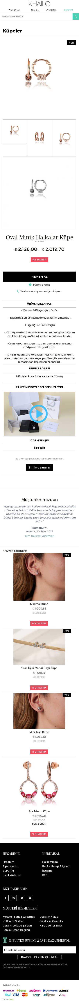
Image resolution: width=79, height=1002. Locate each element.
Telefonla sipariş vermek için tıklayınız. (41, 291)
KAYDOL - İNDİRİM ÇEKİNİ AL (39, 957)
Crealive (8, 999)
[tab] (39, 304)
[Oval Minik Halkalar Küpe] (39, 76)
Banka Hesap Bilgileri (55, 866)
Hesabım (8, 862)
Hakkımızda (50, 862)
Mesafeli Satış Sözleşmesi (19, 916)
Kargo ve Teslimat (51, 925)
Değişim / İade (49, 916)
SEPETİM (68, 10)
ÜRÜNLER (15, 10)
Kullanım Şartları (13, 921)
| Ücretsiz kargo (41, 284)
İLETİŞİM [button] (39, 448)
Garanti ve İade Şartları (17, 925)
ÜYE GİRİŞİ (51, 10)
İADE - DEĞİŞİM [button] (39, 440)
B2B (44, 875)
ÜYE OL (35, 10)
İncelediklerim (12, 875)
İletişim (47, 870)
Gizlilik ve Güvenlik (51, 921)
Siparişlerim (10, 866)
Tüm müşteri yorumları (39, 536)
